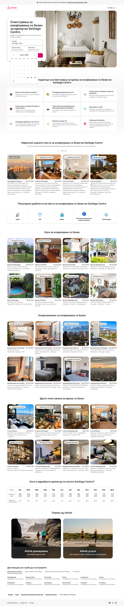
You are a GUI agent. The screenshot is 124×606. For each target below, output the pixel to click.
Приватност (24, 603)
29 (31, 77)
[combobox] (26, 43)
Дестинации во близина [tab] (14, 571)
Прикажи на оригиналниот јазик (77, 2)
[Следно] (65, 150)
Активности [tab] (76, 571)
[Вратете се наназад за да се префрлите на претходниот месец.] (13, 55)
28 (27, 77)
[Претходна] (58, 150)
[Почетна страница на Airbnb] (12, 8)
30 (35, 77)
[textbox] (18, 50)
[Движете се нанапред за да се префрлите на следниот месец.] (34, 55)
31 (13, 81)
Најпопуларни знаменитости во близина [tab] (57, 571)
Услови (31, 603)
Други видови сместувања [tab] (33, 571)
